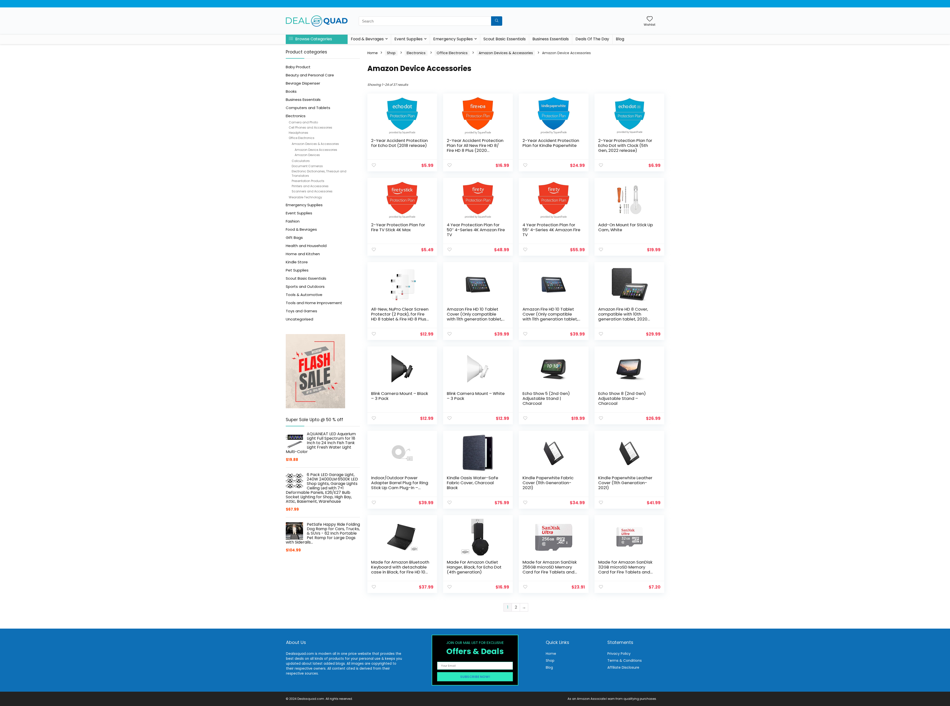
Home (372, 52)
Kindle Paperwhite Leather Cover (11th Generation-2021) (625, 483)
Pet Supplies (297, 270)
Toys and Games (301, 311)
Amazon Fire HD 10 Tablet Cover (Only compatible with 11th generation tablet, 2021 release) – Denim (550, 316)
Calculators (301, 161)
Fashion (293, 221)
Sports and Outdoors (305, 286)
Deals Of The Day (592, 39)
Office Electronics (301, 138)
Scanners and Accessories (312, 191)
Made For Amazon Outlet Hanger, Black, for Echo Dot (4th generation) (474, 567)
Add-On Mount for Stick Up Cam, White (625, 227)
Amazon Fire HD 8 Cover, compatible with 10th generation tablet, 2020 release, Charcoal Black (623, 316)
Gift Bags (294, 237)
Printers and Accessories (310, 186)
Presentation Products (308, 181)
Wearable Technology (305, 197)
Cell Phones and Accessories (310, 127)
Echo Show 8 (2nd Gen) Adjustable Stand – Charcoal (622, 398)
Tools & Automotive (304, 294)
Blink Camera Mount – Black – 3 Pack (399, 395)
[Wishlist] (650, 19)
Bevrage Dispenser (303, 83)
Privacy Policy (619, 653)
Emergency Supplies (453, 39)
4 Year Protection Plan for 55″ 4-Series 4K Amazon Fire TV (551, 230)
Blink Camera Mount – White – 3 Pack (476, 395)
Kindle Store (297, 262)
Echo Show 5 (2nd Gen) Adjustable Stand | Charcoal (546, 398)
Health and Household (306, 245)
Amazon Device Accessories (316, 150)
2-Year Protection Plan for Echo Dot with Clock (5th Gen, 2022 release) (625, 145)
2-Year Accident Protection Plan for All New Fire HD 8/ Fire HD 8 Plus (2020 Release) (475, 147)
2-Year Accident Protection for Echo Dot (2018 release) (399, 142)
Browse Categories (313, 39)
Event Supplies (408, 39)
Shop (391, 52)
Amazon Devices (307, 155)
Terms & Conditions (624, 660)
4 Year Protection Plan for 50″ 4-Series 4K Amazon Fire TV (476, 230)
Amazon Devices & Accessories (315, 144)
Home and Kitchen (303, 253)
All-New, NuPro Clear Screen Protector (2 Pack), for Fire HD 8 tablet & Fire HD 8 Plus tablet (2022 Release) (399, 316)
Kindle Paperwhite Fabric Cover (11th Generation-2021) (547, 483)
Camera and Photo (303, 122)
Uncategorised (299, 319)
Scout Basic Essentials (504, 39)
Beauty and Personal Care (310, 75)
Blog (620, 39)
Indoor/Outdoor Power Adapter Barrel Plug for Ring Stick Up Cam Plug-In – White (399, 485)
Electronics (296, 115)
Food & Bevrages (367, 39)
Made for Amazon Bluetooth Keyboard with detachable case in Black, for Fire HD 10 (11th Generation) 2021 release (400, 572)
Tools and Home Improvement (314, 302)
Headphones (298, 133)
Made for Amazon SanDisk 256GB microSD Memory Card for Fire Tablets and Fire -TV (549, 569)
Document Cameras (307, 166)
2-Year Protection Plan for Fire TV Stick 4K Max (398, 227)
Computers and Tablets (308, 107)
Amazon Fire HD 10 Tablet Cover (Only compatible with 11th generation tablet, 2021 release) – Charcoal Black (474, 319)
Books (291, 91)
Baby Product (298, 66)
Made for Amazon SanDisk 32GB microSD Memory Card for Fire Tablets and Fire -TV (625, 569)
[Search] (496, 21)
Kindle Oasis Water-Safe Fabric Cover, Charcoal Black (472, 483)
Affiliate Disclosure (623, 667)
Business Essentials (550, 39)
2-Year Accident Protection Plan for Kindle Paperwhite (550, 142)
